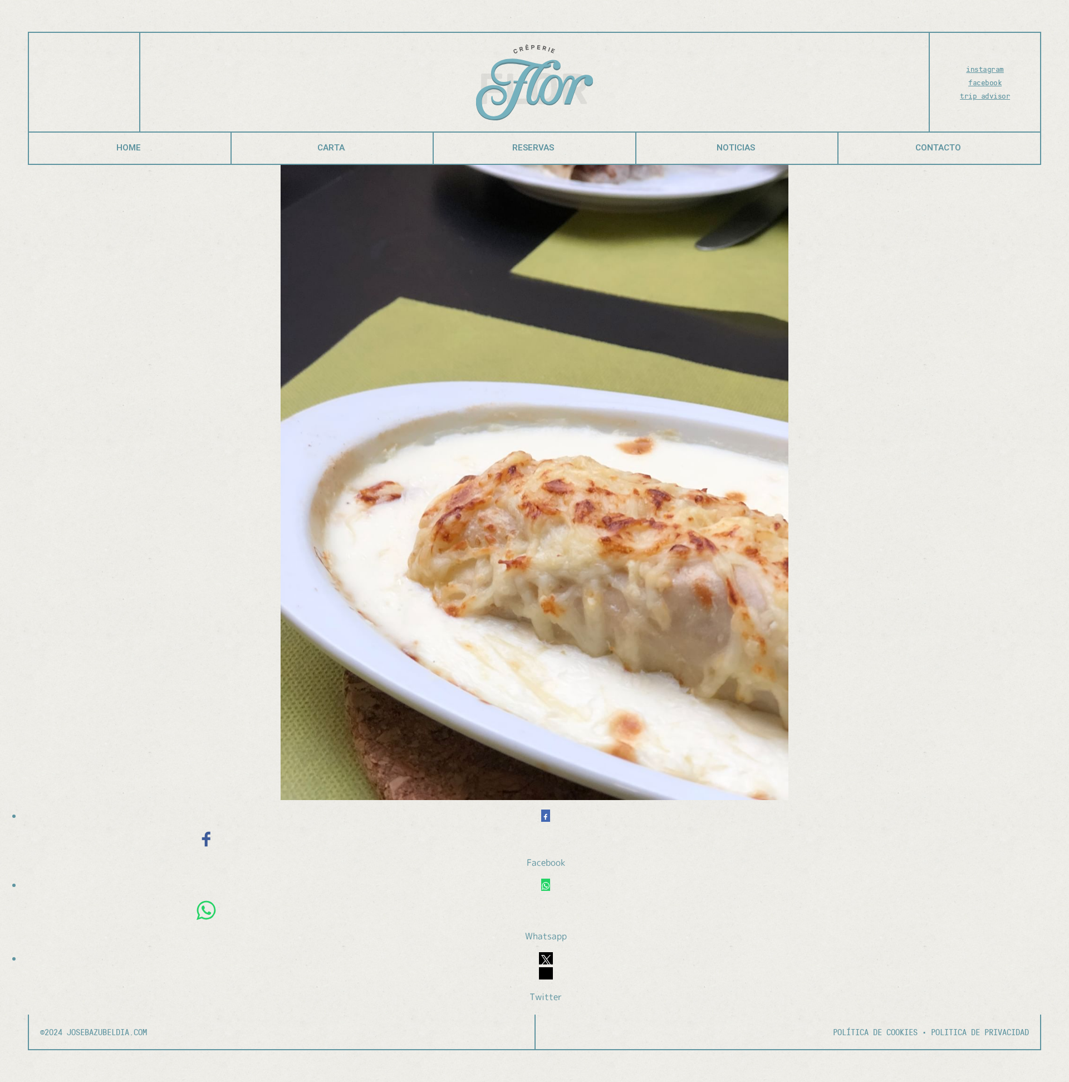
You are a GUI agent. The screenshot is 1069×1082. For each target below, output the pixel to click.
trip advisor (985, 95)
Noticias (736, 148)
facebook (985, 82)
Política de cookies (875, 1031)
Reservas (533, 148)
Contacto (938, 148)
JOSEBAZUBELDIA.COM (104, 1031)
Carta (331, 148)
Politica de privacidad (980, 1031)
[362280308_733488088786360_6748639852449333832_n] (534, 482)
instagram (985, 69)
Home (128, 148)
